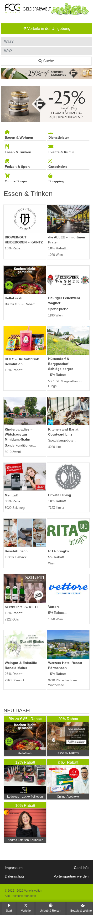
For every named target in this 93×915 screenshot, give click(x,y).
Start (9, 910)
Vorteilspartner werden (71, 876)
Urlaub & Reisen (50, 910)
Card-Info (81, 868)
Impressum (14, 868)
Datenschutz (15, 876)
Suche (48, 61)
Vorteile (26, 910)
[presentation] (5, 104)
